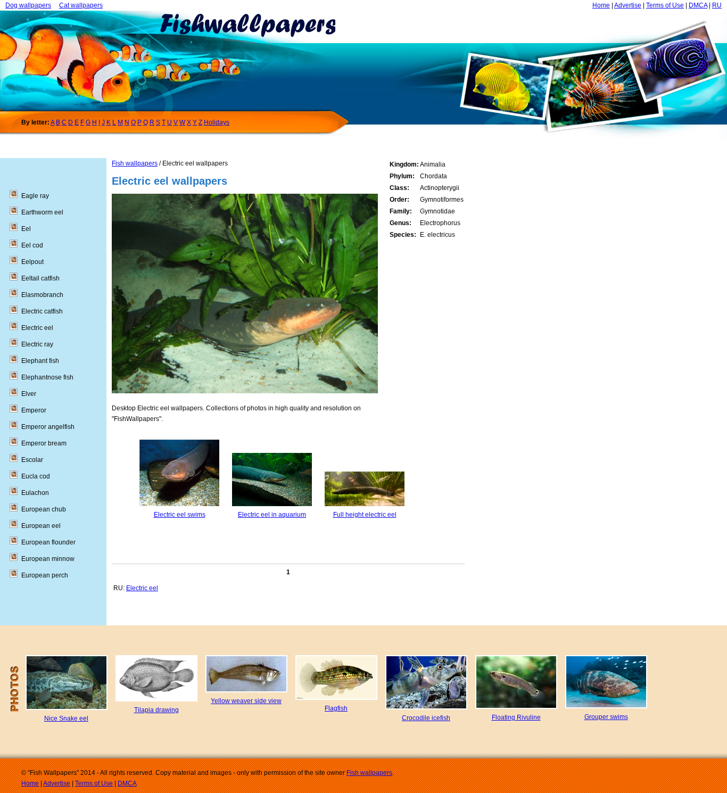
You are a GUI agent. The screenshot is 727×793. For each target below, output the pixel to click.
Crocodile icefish (426, 718)
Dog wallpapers (28, 5)
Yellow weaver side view (246, 701)
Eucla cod (35, 476)
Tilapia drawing (156, 710)
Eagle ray (35, 196)
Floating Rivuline (516, 717)
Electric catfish (42, 311)
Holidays (216, 122)
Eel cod (32, 245)
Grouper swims (606, 717)
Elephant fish (40, 361)
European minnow (48, 559)
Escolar (32, 460)
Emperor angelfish (48, 427)
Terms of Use (665, 5)
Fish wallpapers (135, 163)
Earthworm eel (42, 212)
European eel (41, 526)
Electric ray (37, 344)
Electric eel (142, 588)
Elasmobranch (42, 295)
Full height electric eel (364, 514)
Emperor (33, 410)
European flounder (48, 542)
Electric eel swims (179, 514)
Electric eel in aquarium (272, 514)
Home (601, 5)
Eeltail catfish (40, 278)
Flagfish (336, 708)
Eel (26, 229)
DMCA (698, 5)
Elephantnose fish (47, 377)
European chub (43, 509)
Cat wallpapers (81, 5)
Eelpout (32, 262)
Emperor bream (44, 443)
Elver (28, 394)
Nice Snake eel (66, 718)
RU (717, 5)
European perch (44, 575)
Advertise (627, 5)
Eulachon (35, 493)
